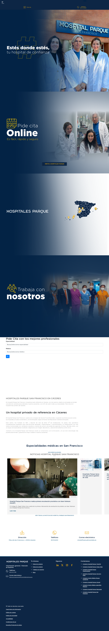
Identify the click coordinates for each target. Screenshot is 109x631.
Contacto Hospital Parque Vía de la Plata (92, 574)
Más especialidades (54, 452)
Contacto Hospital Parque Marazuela (92, 589)
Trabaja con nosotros (38, 569)
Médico (8, 348)
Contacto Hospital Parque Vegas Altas (93, 566)
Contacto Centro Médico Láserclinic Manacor (92, 586)
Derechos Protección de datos (14, 625)
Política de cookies (11, 612)
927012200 (54, 540)
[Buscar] (8, 356)
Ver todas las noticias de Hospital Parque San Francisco (54, 515)
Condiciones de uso (11, 621)
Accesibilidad (9, 618)
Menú (3, 2)
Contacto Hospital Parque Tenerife (92, 564)
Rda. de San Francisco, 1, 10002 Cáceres (22, 540)
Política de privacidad (11, 615)
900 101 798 (12, 572)
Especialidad (10, 341)
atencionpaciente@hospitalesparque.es (18, 577)
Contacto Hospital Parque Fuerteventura (89, 570)
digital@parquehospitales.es (86, 540)
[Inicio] (17, 561)
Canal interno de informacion (13, 609)
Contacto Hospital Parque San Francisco (90, 593)
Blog (34, 572)
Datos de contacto (38, 564)
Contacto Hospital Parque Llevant (91, 582)
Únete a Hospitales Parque (54, 164)
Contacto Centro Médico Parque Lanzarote (91, 579)
